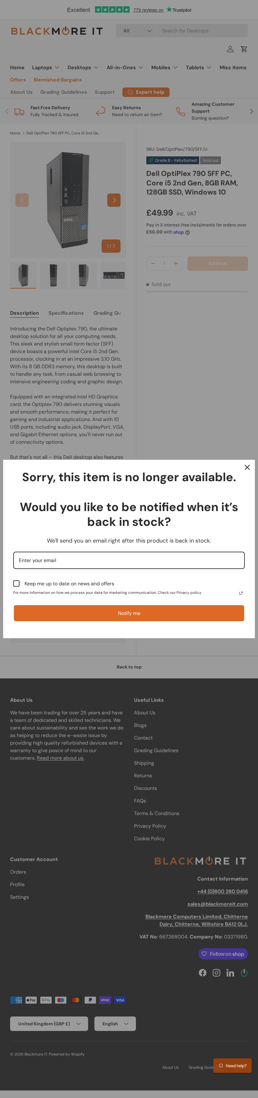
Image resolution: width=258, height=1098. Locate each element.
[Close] (247, 467)
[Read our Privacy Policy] (241, 593)
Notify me (129, 613)
